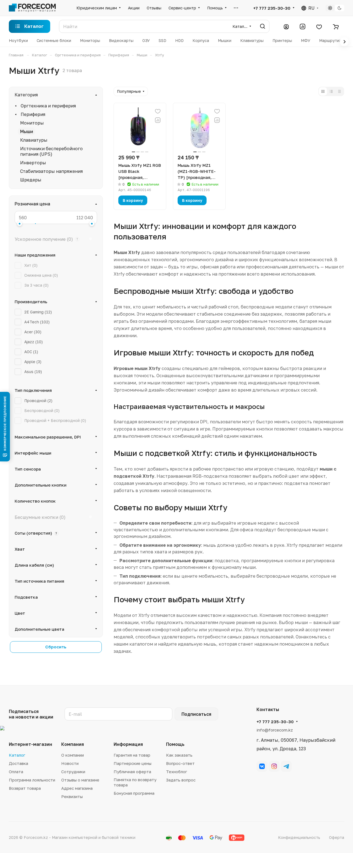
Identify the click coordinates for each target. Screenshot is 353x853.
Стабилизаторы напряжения (51, 171)
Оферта (336, 837)
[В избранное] (158, 111)
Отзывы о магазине (80, 779)
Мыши (26, 131)
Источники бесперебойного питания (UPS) (51, 151)
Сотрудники (73, 771)
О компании (72, 754)
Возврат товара (25, 788)
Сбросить (55, 646)
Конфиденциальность (299, 837)
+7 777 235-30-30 (271, 8)
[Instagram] (274, 766)
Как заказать (179, 754)
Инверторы (33, 162)
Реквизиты (72, 796)
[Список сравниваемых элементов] (302, 26)
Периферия (33, 114)
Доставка (18, 763)
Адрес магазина (77, 788)
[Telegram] (286, 766)
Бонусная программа (134, 793)
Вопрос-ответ (180, 763)
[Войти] (286, 26)
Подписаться (196, 714)
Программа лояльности (32, 779)
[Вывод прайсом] (339, 91)
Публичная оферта (132, 771)
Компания (72, 744)
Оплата (16, 771)
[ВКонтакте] (262, 766)
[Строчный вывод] (331, 91)
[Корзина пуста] (336, 26)
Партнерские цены (132, 763)
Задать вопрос (181, 779)
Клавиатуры (33, 140)
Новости (70, 763)
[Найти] (262, 26)
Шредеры (30, 180)
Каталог (17, 754)
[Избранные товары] (319, 26)
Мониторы (32, 123)
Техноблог (176, 771)
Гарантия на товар (132, 754)
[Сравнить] (158, 120)
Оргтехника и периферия (48, 106)
